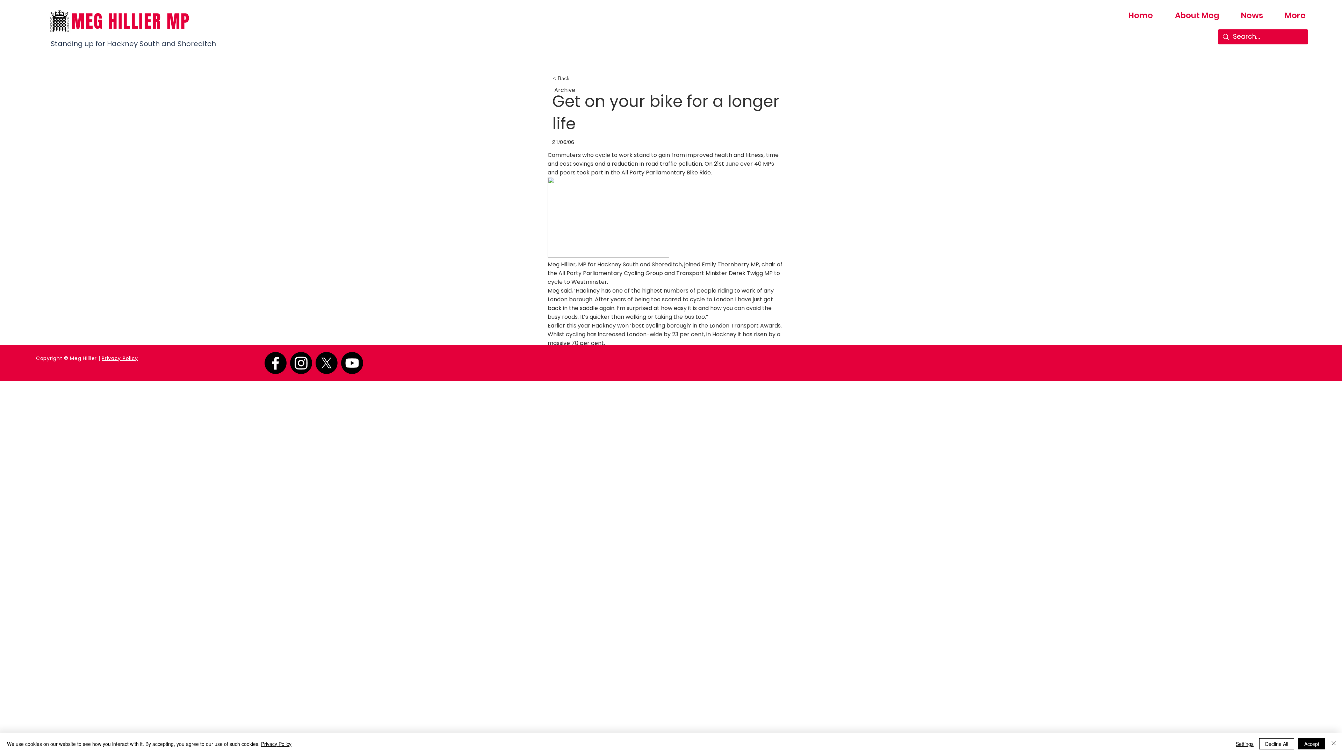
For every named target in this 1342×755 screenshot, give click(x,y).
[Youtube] (352, 363)
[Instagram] (301, 363)
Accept (1311, 743)
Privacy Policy (120, 358)
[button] (576, 78)
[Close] (1333, 743)
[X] (327, 363)
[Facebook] (276, 363)
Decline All (1276, 743)
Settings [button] (1245, 743)
